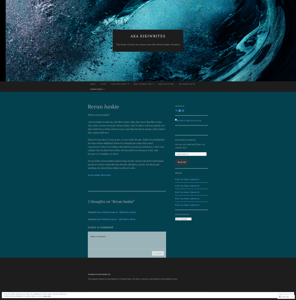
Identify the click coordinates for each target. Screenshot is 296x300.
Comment (158, 253)
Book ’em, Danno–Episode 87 (187, 179)
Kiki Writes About (187, 84)
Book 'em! (182, 162)
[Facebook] (179, 110)
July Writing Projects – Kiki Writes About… (117, 219)
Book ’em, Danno (119, 84)
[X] (176, 110)
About (103, 84)
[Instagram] (183, 110)
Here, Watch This (166, 84)
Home (93, 84)
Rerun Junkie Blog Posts (99, 175)
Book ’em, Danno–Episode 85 (187, 192)
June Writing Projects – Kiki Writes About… (117, 212)
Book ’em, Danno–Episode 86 (187, 186)
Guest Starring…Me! (142, 84)
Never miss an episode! (185, 140)
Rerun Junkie (96, 89)
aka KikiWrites (148, 36)
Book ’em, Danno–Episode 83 (187, 205)
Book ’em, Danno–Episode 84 (187, 198)
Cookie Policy (47, 296)
